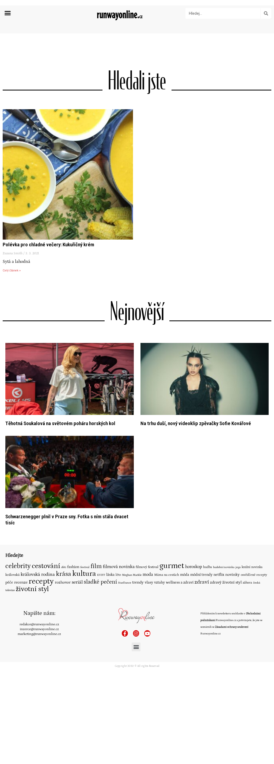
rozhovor (63, 582)
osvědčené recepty (254, 575)
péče (9, 582)
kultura (84, 573)
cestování (46, 566)
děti (63, 567)
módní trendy (201, 575)
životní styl (32, 589)
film (96, 566)
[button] (8, 13)
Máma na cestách (166, 575)
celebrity (18, 566)
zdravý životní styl (226, 582)
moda (148, 574)
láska (110, 575)
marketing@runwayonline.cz (39, 634)
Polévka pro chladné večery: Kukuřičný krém (48, 244)
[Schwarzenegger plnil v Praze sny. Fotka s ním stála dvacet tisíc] (69, 472)
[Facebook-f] (124, 633)
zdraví (202, 582)
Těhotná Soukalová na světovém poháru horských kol (60, 423)
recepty (41, 581)
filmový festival (147, 567)
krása (63, 574)
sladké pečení (100, 582)
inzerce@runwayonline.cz (39, 629)
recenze (21, 582)
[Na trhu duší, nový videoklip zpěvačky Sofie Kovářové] (204, 378)
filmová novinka (119, 566)
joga (238, 567)
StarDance (124, 582)
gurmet (171, 565)
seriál (77, 582)
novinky (232, 574)
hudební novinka (223, 567)
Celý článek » (12, 270)
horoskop (193, 567)
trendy (138, 582)
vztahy (159, 582)
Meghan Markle (132, 575)
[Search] (266, 13)
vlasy (149, 582)
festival (84, 567)
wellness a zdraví (179, 582)
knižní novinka (252, 567)
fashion (73, 567)
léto (118, 575)
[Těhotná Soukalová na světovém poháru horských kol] (69, 378)
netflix (219, 575)
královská (12, 575)
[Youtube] (147, 633)
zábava (247, 582)
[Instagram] (136, 633)
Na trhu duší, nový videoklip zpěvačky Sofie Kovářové (195, 423)
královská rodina (38, 574)
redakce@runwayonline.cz (39, 624)
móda (184, 575)
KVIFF (101, 575)
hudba (207, 567)
